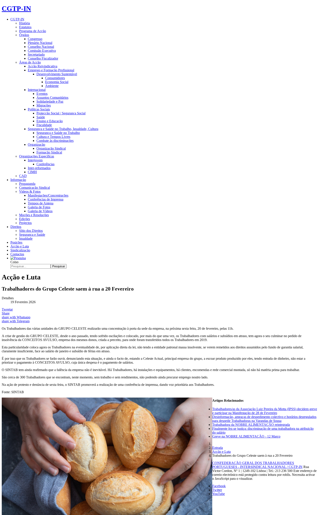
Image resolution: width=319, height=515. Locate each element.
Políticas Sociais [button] (39, 109)
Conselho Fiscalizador (43, 58)
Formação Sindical (49, 152)
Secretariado (36, 54)
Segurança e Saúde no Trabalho (58, 133)
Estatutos (25, 27)
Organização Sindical (51, 148)
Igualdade (26, 238)
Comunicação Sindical (34, 187)
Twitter (217, 490)
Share (6, 313)
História (24, 23)
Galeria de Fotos (39, 207)
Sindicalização (20, 250)
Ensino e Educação (49, 121)
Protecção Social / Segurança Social (61, 113)
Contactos (17, 254)
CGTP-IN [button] (17, 19)
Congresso (35, 39)
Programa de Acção (32, 31)
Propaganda (27, 184)
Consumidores (55, 78)
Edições (24, 219)
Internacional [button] (37, 90)
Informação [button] (18, 180)
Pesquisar (58, 266)
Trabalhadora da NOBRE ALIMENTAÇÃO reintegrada (251, 424)
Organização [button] (36, 144)
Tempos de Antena (40, 203)
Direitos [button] (15, 227)
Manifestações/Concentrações (48, 195)
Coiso (14, 262)
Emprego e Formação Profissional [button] (51, 70)
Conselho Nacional (41, 46)
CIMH (32, 172)
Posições (16, 242)
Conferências (45, 164)
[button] (18, 258)
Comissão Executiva (42, 50)
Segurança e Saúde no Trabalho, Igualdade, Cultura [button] (63, 129)
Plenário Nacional (40, 43)
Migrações (43, 105)
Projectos (25, 223)
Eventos (42, 93)
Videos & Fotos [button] (30, 191)
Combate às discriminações (55, 140)
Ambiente (52, 86)
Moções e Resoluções (34, 215)
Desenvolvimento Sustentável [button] (56, 74)
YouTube (218, 494)
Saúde (40, 117)
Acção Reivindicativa (42, 66)
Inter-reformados (39, 168)
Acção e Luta (19, 246)
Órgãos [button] (24, 35)
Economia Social (56, 82)
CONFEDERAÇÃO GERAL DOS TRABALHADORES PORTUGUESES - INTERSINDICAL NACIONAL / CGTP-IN (257, 465)
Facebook (219, 486)
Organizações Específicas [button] (36, 156)
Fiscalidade (44, 125)
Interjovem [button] (35, 160)
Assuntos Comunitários (52, 97)
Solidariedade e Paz (49, 101)
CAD (23, 176)
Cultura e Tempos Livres (53, 137)
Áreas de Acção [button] (30, 62)
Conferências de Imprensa (45, 199)
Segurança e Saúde (32, 234)
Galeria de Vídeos (40, 211)
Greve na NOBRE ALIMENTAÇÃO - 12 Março (246, 436)
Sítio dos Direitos (31, 230)
